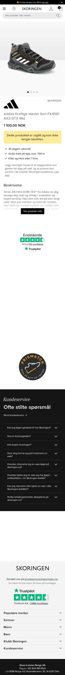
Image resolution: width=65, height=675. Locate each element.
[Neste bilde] (59, 59)
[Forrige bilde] (5, 59)
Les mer (45, 2)
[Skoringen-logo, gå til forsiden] (31, 8)
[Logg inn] (51, 8)
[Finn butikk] (14, 8)
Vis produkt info (32, 211)
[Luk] (62, 2)
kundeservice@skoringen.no (41, 579)
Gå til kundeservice (14, 415)
